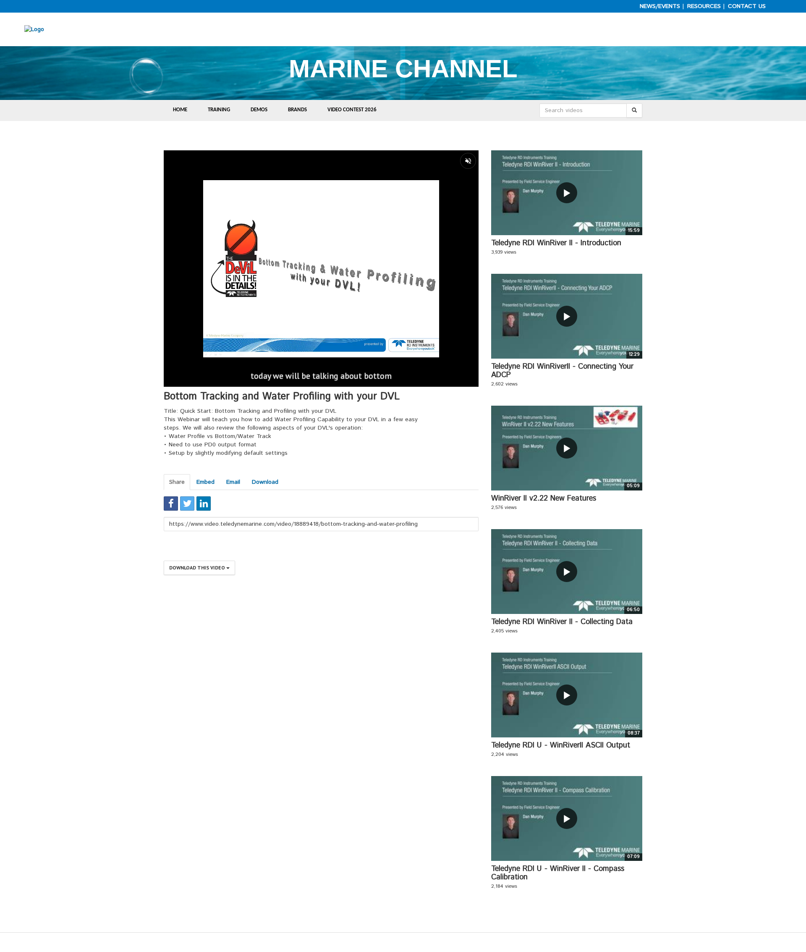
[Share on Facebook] (171, 503)
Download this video (197, 567)
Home (180, 110)
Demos (259, 110)
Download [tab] (265, 482)
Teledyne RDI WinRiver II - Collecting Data (562, 621)
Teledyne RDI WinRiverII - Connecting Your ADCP (562, 370)
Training (219, 110)
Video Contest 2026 (352, 110)
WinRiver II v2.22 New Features (543, 498)
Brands (297, 110)
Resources (704, 6)
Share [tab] (177, 482)
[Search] (634, 110)
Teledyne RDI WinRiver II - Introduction (556, 243)
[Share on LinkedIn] (203, 503)
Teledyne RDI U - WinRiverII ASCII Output (560, 745)
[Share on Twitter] (187, 503)
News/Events (660, 6)
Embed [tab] (205, 482)
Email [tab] (233, 482)
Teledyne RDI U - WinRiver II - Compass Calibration (557, 873)
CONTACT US (747, 6)
